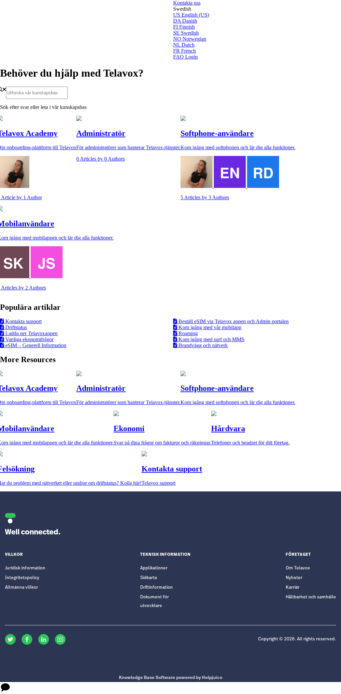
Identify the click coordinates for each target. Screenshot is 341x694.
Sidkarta (148, 578)
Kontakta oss (186, 3)
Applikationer (154, 568)
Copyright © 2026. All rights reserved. (297, 639)
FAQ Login (185, 57)
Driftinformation (156, 587)
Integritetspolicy (22, 578)
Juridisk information (25, 568)
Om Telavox (298, 568)
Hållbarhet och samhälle (311, 597)
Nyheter (294, 578)
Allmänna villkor (21, 587)
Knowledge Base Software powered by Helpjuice (170, 678)
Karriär (292, 587)
